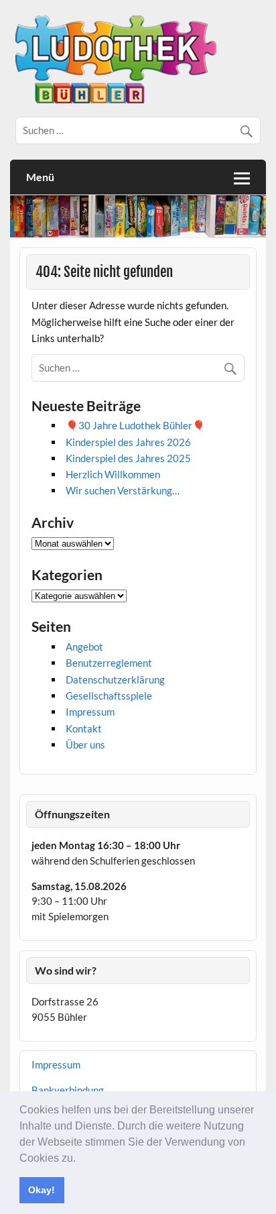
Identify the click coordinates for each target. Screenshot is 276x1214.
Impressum (90, 712)
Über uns (85, 744)
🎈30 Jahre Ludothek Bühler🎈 (135, 425)
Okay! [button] (41, 1189)
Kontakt (84, 728)
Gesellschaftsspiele (109, 695)
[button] (80, 1159)
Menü (40, 176)
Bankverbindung (67, 1090)
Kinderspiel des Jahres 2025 (128, 458)
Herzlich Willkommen (113, 474)
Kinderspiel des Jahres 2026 (128, 442)
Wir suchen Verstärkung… (123, 490)
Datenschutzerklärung (115, 679)
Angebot (84, 647)
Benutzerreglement (109, 663)
